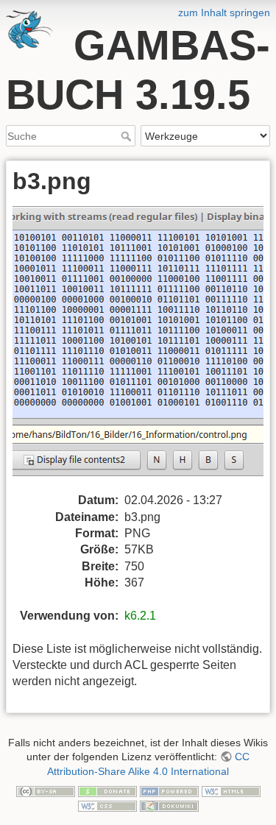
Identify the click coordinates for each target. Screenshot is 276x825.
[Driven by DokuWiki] (169, 805)
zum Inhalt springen (224, 12)
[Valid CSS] (107, 805)
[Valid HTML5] (231, 790)
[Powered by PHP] (169, 790)
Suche (128, 136)
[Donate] (107, 790)
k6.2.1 (140, 615)
